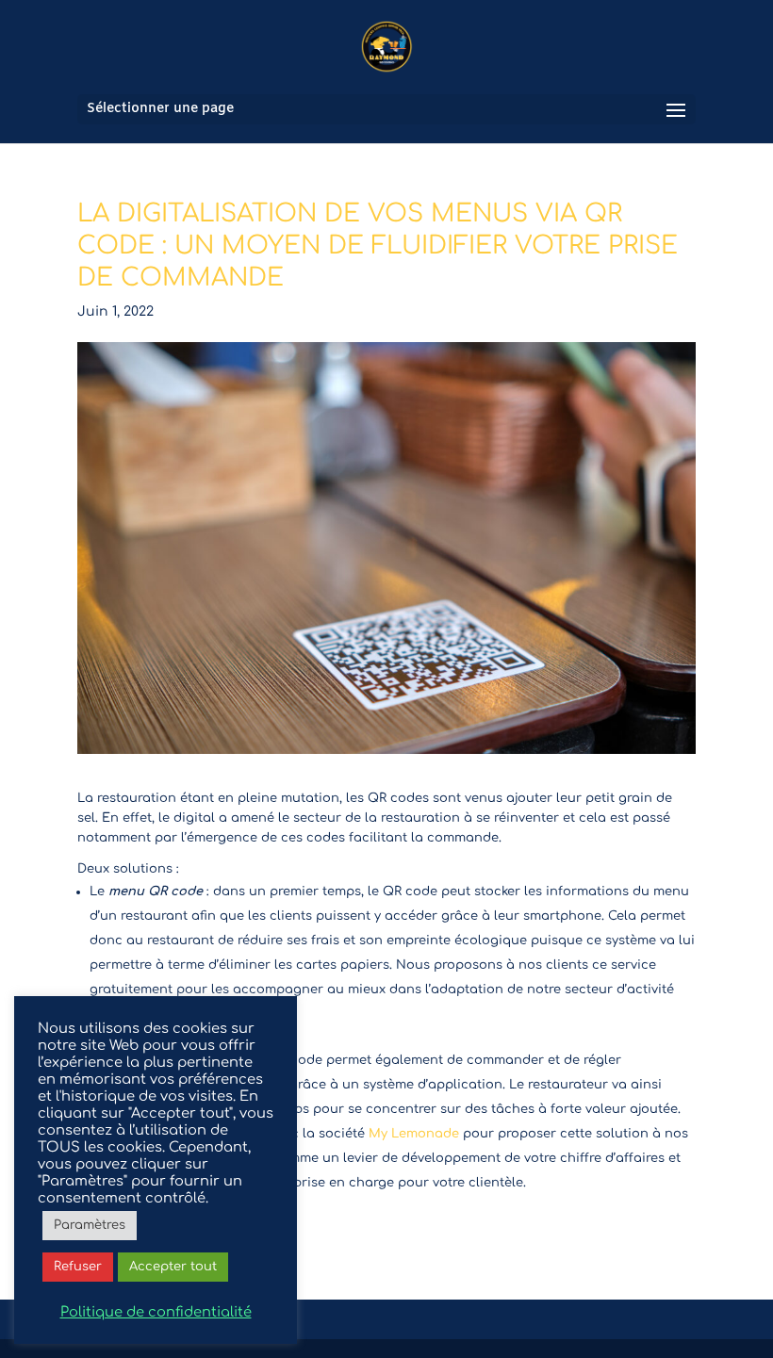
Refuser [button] (78, 1266)
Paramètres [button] (89, 1225)
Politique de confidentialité (156, 1311)
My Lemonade (416, 1133)
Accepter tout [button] (173, 1266)
